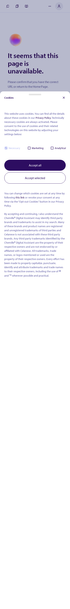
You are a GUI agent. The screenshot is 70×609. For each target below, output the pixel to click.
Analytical (60, 148)
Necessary (14, 148)
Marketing (38, 148)
